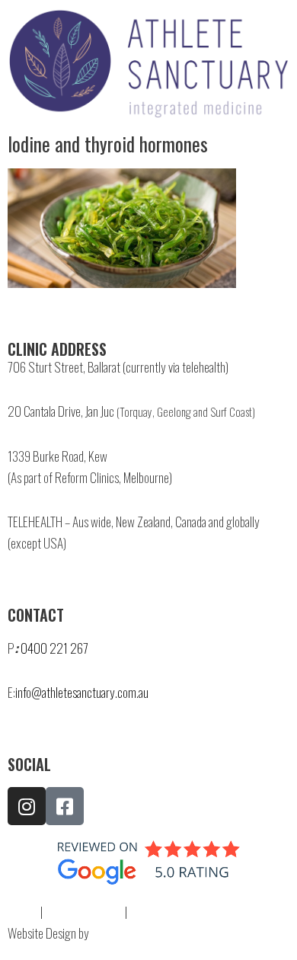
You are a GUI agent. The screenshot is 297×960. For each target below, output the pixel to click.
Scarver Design (124, 932)
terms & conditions (182, 911)
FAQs (18, 911)
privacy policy (83, 911)
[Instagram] (27, 806)
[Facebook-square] (65, 806)
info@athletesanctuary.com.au (81, 692)
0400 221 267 (54, 648)
